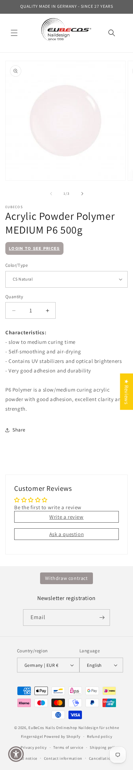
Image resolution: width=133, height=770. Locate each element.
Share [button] (19, 430)
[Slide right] (82, 193)
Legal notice (26, 758)
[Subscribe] (102, 617)
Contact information (63, 758)
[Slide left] (51, 193)
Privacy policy (34, 747)
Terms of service (68, 747)
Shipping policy (104, 747)
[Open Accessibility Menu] (16, 754)
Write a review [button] (66, 516)
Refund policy (99, 736)
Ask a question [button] (66, 534)
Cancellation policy (107, 758)
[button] (14, 33)
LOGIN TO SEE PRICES (34, 248)
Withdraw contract (66, 578)
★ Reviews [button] (126, 391)
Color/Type (16, 265)
